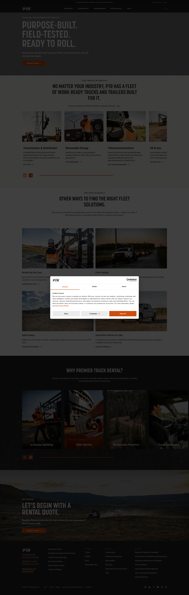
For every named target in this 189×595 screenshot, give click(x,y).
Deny (66, 313)
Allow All (123, 313)
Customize (93, 313)
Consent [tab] (65, 287)
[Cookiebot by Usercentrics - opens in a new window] (128, 279)
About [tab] (124, 286)
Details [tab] (94, 286)
